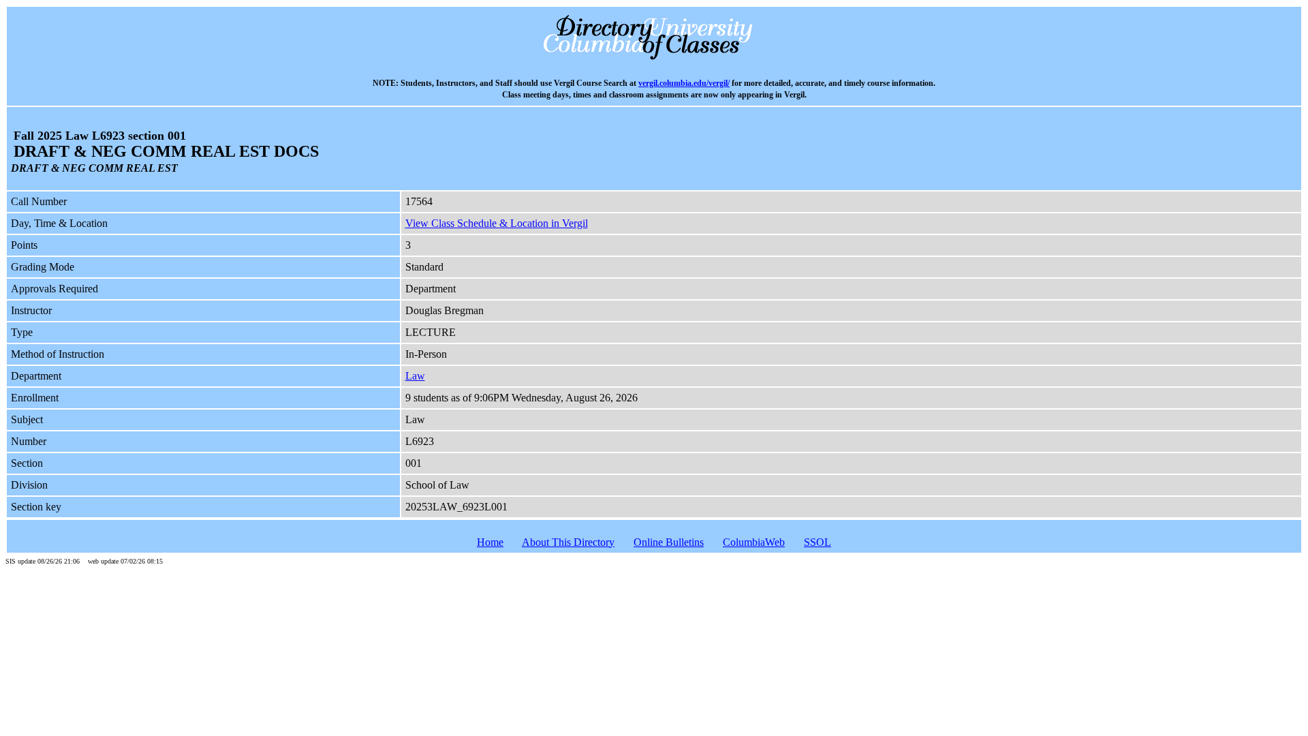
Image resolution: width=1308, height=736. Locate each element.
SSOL (817, 542)
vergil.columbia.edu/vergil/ (684, 83)
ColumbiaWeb (754, 542)
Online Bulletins (669, 542)
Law (415, 376)
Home (490, 542)
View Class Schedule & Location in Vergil (496, 223)
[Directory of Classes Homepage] (654, 58)
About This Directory (568, 542)
